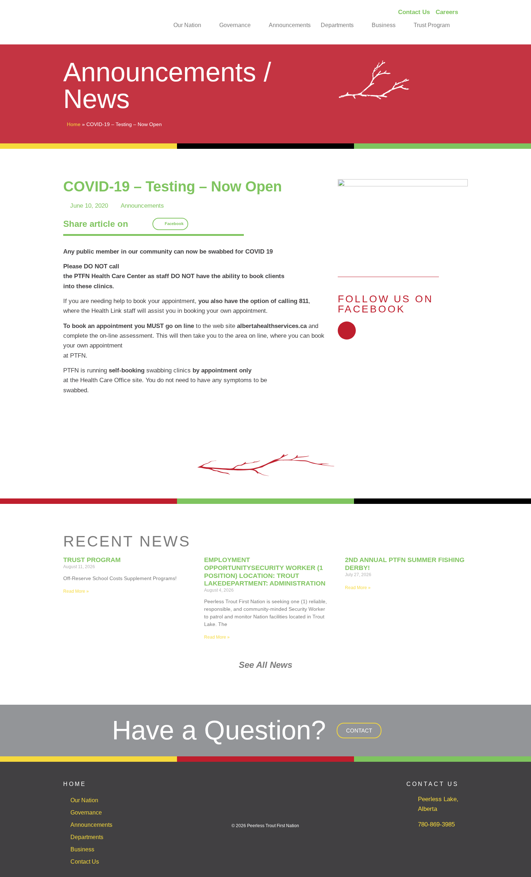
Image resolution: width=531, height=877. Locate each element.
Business (384, 25)
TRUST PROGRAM (92, 559)
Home (74, 124)
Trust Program (432, 25)
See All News (265, 665)
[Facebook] (347, 330)
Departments (337, 25)
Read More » (76, 591)
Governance (235, 25)
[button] (170, 224)
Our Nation (187, 25)
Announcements (290, 25)
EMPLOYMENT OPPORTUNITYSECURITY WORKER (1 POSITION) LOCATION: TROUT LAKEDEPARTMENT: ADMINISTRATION (264, 571)
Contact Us (84, 862)
